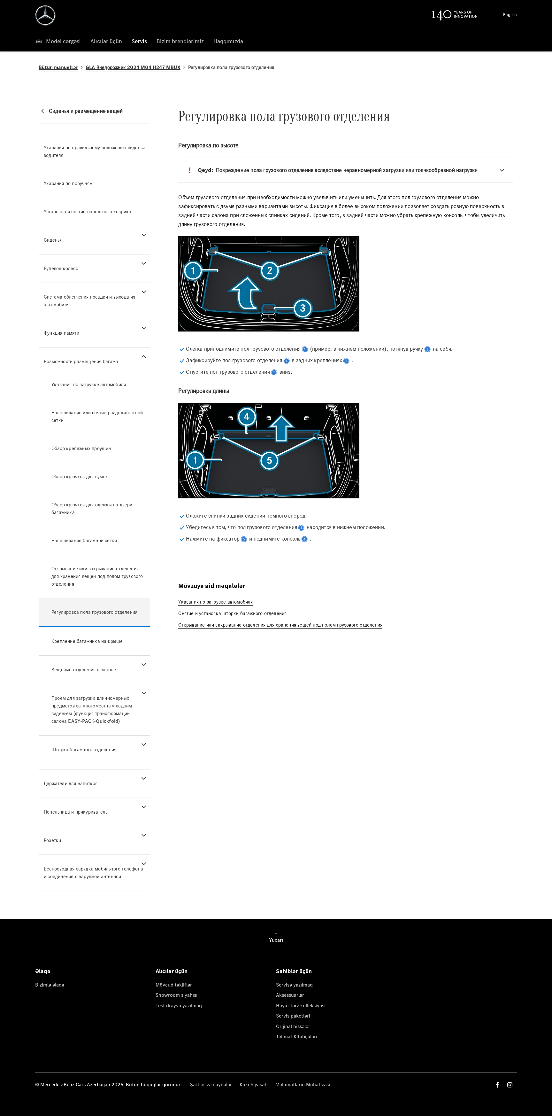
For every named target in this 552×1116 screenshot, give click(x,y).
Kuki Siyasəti (254, 1084)
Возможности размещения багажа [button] (81, 361)
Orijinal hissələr (293, 1026)
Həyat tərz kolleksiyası (301, 1005)
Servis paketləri (293, 1015)
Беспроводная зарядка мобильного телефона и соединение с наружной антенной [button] (93, 872)
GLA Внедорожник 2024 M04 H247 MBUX (133, 67)
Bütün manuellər (58, 67)
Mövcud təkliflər (174, 984)
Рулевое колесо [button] (61, 268)
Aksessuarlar (290, 995)
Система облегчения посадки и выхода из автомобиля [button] (89, 300)
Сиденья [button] (53, 240)
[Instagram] (510, 1085)
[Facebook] (497, 1085)
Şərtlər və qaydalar (211, 1084)
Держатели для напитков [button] (70, 783)
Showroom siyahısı (176, 995)
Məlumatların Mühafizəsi (302, 1084)
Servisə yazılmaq (294, 984)
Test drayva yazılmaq (179, 1005)
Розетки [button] (52, 840)
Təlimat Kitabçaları (296, 1036)
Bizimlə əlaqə (49, 984)
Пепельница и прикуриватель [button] (75, 811)
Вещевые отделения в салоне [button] (83, 669)
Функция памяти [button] (61, 333)
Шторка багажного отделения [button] (83, 749)
